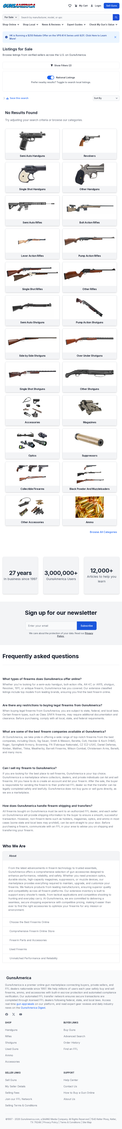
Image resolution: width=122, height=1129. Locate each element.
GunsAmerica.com (30, 1119)
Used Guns (11, 1049)
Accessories (12, 1061)
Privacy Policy (50, 1122)
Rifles (8, 1036)
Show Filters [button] (63, 65)
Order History (72, 1042)
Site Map (87, 1122)
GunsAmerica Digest (33, 1007)
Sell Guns (111, 5)
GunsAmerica (18, 978)
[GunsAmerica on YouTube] (20, 1014)
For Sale (9, 17)
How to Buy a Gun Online (79, 1092)
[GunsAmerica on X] (13, 1014)
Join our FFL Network (18, 1099)
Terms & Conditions (70, 1122)
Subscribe (87, 625)
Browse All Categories (103, 532)
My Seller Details (15, 1086)
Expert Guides (75, 24)
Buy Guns (69, 1029)
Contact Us (70, 1086)
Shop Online (9, 24)
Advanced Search (74, 1036)
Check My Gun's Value (101, 24)
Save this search (19, 98)
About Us (69, 1099)
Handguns (11, 1029)
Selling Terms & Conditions (21, 1105)
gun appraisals (25, 1003)
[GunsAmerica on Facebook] (6, 1014)
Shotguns (11, 1042)
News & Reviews (51, 24)
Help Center (71, 1080)
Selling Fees (12, 1092)
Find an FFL (71, 1049)
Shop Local (29, 24)
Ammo (9, 1055)
